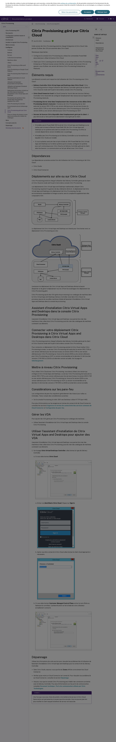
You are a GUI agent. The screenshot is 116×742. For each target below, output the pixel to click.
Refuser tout (102, 12)
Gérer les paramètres (69, 12)
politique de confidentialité (68, 3)
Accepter (87, 12)
